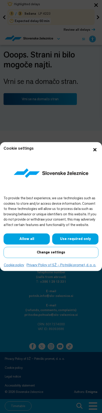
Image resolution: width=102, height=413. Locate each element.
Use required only (75, 238)
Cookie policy (14, 265)
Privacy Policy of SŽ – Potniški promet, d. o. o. (61, 265)
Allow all (26, 238)
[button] (95, 149)
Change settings (51, 252)
